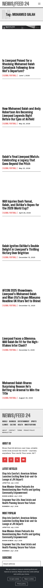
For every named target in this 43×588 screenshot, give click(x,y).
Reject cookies (29, 579)
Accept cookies (14, 579)
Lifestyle (6, 483)
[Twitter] (17, 459)
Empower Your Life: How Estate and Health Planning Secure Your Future (19, 501)
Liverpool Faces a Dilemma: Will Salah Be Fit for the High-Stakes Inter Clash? (20, 342)
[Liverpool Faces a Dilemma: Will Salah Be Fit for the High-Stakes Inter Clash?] (21, 323)
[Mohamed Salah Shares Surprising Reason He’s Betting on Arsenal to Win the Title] (21, 367)
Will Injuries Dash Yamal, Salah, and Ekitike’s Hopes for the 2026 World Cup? (20, 204)
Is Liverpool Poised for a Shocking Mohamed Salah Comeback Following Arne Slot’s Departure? (18, 66)
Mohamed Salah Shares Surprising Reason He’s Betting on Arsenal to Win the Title (20, 388)
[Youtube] (23, 459)
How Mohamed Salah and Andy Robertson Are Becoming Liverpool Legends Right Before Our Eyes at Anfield (21, 114)
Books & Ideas (7, 496)
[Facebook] (4, 459)
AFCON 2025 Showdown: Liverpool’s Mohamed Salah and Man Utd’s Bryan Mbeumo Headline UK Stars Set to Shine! (21, 295)
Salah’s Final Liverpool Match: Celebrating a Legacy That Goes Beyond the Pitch (20, 160)
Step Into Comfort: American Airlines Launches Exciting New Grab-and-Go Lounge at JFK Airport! (19, 476)
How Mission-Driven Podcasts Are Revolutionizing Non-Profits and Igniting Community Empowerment (21, 489)
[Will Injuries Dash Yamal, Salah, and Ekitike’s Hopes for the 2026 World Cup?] (21, 185)
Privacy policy (21, 584)
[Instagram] (11, 459)
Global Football (10, 75)
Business (6, 506)
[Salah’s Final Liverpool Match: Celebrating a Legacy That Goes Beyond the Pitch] (21, 141)
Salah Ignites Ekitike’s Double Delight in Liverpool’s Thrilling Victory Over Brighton (20, 249)
